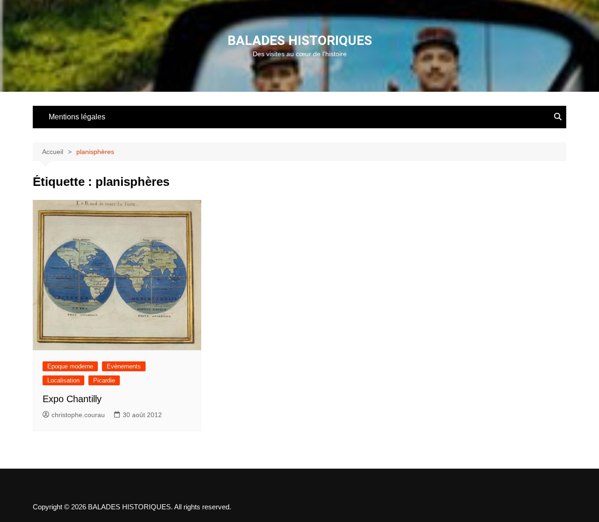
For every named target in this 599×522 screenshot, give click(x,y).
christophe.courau (78, 415)
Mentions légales (77, 117)
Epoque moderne (70, 366)
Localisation (63, 380)
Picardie (104, 380)
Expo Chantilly (72, 399)
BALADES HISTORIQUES (299, 40)
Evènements (124, 366)
